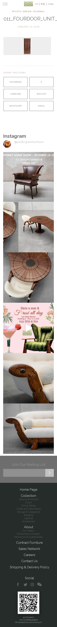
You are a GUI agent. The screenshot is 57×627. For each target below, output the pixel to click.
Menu (5, 4)
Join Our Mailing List (28, 464)
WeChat (41, 94)
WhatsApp (15, 106)
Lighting (28, 518)
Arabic (51, 4)
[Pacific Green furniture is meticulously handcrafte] (28, 378)
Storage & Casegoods (28, 512)
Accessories (28, 521)
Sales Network (29, 549)
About (28, 527)
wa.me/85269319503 (28, 620)
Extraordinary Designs (28, 533)
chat (39, 585)
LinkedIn (15, 94)
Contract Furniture (29, 543)
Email (41, 106)
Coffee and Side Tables (28, 508)
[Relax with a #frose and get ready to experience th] (28, 328)
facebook (19, 585)
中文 (43, 4)
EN (36, 4)
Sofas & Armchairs (28, 499)
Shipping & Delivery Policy (29, 567)
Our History (28, 530)
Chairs (28, 502)
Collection (28, 496)
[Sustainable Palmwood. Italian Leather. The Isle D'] (28, 277)
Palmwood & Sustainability (28, 537)
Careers (29, 555)
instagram (32, 585)
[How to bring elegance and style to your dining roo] (28, 227)
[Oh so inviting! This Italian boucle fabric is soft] (28, 428)
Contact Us (29, 561)
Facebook (15, 82)
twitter (26, 585)
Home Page (28, 489)
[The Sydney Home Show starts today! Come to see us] (28, 177)
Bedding (28, 515)
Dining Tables (28, 505)
